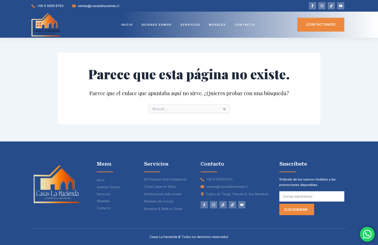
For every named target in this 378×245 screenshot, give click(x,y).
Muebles (217, 24)
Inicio (127, 24)
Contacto (244, 24)
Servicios (190, 24)
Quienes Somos (157, 24)
